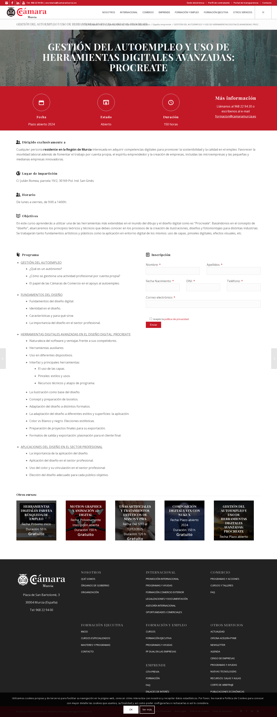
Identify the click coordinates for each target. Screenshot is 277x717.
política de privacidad (176, 319)
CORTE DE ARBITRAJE (221, 685)
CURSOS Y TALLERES (221, 585)
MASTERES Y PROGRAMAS (95, 645)
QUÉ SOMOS (88, 579)
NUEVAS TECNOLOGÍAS (223, 671)
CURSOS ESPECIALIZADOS (95, 638)
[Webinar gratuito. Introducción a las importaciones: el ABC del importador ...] (274, 358)
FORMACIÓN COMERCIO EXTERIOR (165, 592)
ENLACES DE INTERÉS (157, 691)
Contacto (267, 2)
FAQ (148, 685)
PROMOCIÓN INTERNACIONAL (162, 579)
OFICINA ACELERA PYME (223, 638)
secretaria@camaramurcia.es (61, 2)
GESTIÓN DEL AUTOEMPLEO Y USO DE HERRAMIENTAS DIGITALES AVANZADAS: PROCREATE (82, 24)
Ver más (147, 709)
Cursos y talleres (115, 24)
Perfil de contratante (219, 2)
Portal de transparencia (246, 2)
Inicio (102, 24)
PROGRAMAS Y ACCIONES (224, 579)
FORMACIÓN (153, 678)
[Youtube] (23, 3)
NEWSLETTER (217, 645)
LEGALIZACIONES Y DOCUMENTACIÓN (167, 598)
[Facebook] (12, 3)
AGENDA (215, 651)
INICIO (84, 631)
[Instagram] (6, 3)
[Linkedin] (18, 3)
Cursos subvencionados (138, 24)
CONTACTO (87, 651)
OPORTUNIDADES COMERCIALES (164, 612)
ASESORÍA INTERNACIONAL (161, 605)
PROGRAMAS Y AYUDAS (159, 585)
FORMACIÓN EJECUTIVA (158, 638)
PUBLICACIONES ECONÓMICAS (227, 691)
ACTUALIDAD (217, 631)
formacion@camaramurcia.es (235, 116)
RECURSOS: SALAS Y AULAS (225, 678)
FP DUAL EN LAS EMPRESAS (161, 651)
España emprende (162, 24)
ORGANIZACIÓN (90, 592)
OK (131, 709)
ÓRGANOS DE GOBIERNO (95, 585)
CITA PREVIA (152, 671)
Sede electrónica (195, 2)
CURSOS (150, 631)
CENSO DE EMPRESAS (222, 658)
